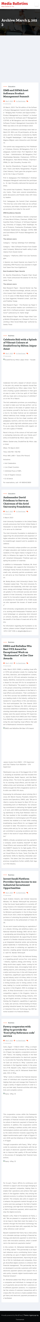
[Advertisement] (20, 56)
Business (11, 336)
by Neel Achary (21, 101)
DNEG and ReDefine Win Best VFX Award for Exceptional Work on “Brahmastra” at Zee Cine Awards (18, 652)
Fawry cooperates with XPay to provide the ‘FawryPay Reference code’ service (19, 1031)
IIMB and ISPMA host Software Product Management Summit (16, 93)
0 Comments (7, 104)
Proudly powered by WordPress (12, 1315)
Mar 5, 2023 (9, 101)
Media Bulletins (14, 3)
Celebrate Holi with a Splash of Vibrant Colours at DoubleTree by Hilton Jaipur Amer (20, 344)
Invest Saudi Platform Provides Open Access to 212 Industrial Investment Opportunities (19, 883)
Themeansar (20, 1319)
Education (11, 86)
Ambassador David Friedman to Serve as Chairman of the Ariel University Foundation (16, 502)
